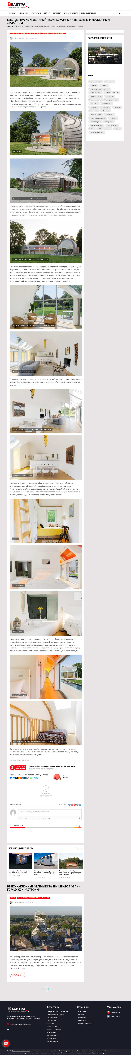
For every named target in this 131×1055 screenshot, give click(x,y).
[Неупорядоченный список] (34, 818)
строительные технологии (99, 89)
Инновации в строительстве (21, 1051)
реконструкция (96, 114)
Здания (47, 13)
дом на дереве (112, 125)
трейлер (94, 111)
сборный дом (95, 93)
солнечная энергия (112, 93)
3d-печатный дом (104, 129)
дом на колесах (96, 82)
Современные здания (56, 1015)
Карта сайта (82, 1017)
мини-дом (110, 82)
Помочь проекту (66, 776)
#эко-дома (45, 898)
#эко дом (45, 33)
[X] (16, 778)
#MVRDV (13, 898)
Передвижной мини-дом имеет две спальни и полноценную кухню (46, 873)
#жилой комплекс (34, 898)
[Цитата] (37, 818)
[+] (49, 818)
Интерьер (57, 13)
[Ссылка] (43, 818)
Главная (12, 13)
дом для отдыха (111, 100)
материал (110, 114)
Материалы (36, 13)
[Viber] (28, 778)
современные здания (98, 118)
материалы (108, 122)
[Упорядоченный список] (31, 818)
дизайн (93, 85)
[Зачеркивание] (28, 818)
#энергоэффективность (57, 33)
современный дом (97, 132)
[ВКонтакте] (11, 778)
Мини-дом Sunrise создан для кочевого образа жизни (20, 872)
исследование (96, 100)
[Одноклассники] (19, 778)
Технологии (24, 13)
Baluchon (113, 118)
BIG (92, 129)
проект (104, 85)
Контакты (82, 1020)
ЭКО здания (18, 26)
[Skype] (34, 778)
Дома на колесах (71, 13)
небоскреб (105, 107)
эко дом (94, 107)
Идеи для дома (53, 1041)
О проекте (82, 1012)
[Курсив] (23, 818)
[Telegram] (37, 778)
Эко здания (52, 1032)
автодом (94, 103)
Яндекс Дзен (116, 1012)
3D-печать (106, 111)
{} (46, 818)
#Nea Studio (20, 33)
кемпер (117, 107)
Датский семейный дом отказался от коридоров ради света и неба (70, 873)
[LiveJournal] (25, 778)
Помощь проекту (84, 1023)
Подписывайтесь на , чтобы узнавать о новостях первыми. (51, 767)
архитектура (95, 122)
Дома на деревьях (88, 13)
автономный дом (96, 125)
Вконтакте (116, 1016)
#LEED (12, 33)
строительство (96, 96)
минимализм (106, 103)
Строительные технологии (58, 1012)
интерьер (110, 96)
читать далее (17, 974)
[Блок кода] (40, 818)
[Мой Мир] (14, 778)
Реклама (81, 1015)
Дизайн (51, 1023)
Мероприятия (53, 1035)
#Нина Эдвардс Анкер (33, 33)
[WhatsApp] (31, 778)
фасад (118, 129)
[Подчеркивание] (26, 818)
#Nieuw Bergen (22, 898)
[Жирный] (20, 818)
